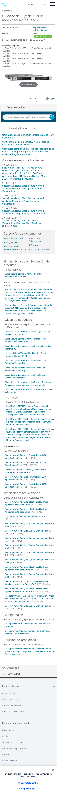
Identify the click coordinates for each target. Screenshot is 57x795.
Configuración (10, 242)
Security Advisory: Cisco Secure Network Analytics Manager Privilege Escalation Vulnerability (23, 189)
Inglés (52, 98)
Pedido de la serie (43, 36)
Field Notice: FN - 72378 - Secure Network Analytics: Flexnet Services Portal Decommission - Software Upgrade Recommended (30, 422)
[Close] (52, 770)
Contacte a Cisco (37, 98)
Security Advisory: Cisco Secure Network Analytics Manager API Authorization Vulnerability (23, 201)
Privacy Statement (27, 783)
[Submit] (51, 117)
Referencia (33, 245)
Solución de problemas (39, 249)
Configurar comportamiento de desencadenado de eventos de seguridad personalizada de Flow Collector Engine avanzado (28, 152)
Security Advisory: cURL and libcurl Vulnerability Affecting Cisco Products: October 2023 (22, 223)
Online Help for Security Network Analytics (24, 516)
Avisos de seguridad (13, 238)
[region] (28, 780)
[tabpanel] (28, 145)
